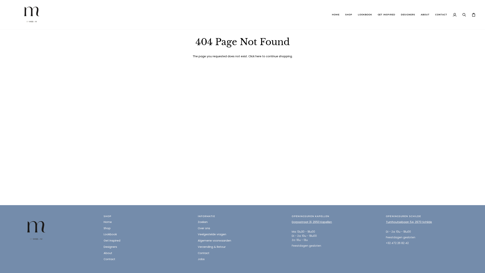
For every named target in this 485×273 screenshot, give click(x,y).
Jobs (201, 259)
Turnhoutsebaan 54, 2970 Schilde (409, 222)
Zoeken (203, 222)
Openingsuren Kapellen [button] (310, 216)
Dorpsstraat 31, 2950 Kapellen (312, 222)
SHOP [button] (107, 216)
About (108, 253)
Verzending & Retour (212, 247)
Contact (109, 259)
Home (108, 222)
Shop (107, 228)
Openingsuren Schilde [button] (403, 216)
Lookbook (110, 234)
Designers (110, 247)
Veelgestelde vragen (212, 234)
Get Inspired (112, 240)
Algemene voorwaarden (214, 240)
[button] (348, 14)
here (258, 56)
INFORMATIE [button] (206, 216)
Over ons (204, 228)
